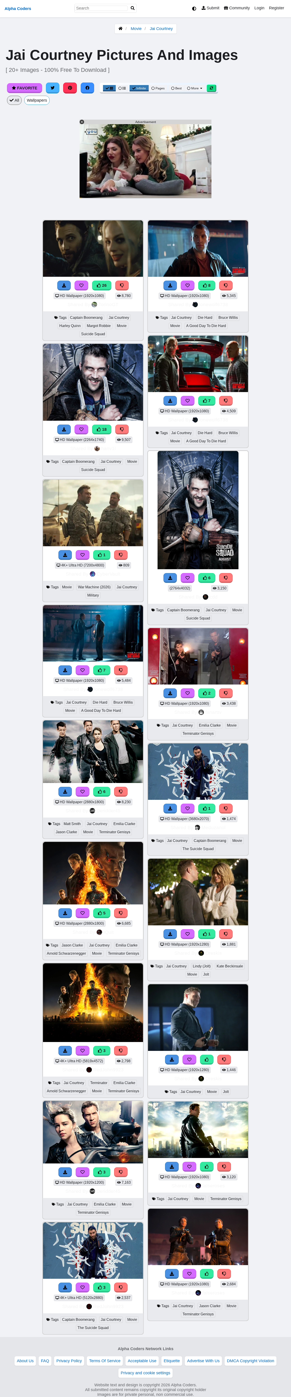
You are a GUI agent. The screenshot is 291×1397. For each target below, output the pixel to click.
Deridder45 (108, 810)
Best (178, 88)
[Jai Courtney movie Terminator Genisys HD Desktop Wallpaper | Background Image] (198, 1156)
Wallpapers (37, 100)
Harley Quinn (70, 326)
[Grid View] (109, 88)
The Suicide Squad (93, 1328)
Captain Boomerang (86, 318)
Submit (212, 8)
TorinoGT (108, 304)
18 (104, 429)
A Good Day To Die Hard (101, 710)
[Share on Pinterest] (70, 88)
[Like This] (207, 1060)
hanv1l (108, 448)
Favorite (26, 88)
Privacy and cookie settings (145, 1373)
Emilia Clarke (124, 824)
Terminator (98, 1083)
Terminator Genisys (114, 832)
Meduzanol (213, 827)
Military (93, 595)
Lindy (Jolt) (202, 966)
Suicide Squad (93, 334)
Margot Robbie (99, 326)
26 (104, 285)
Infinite (141, 88)
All (16, 100)
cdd (214, 596)
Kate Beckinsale (230, 966)
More (195, 88)
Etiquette (172, 1361)
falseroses (213, 1185)
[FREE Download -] (170, 693)
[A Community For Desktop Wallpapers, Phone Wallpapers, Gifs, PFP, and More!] (120, 28)
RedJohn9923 (108, 1069)
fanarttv (213, 712)
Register (276, 8)
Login (259, 8)
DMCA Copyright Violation (250, 1361)
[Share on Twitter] (53, 88)
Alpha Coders (18, 8)
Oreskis (213, 953)
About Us (25, 1361)
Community (239, 8)
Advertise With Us (203, 1361)
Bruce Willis (123, 702)
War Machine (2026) (94, 587)
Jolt (206, 974)
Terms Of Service (104, 1361)
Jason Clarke (66, 832)
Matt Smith (72, 824)
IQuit (108, 932)
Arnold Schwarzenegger (66, 953)
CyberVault (108, 573)
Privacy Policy (69, 1361)
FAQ (45, 1361)
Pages (160, 88)
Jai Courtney (161, 28)
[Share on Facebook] (87, 88)
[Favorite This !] (187, 693)
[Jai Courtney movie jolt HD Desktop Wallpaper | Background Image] (198, 1049)
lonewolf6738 (108, 689)
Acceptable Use (142, 1361)
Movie (136, 28)
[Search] (133, 8)
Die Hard (100, 702)
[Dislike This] (226, 693)
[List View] (122, 88)
